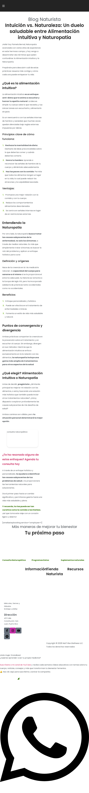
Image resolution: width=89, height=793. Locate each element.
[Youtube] (18, 630)
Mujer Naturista (32, 579)
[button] (9, 676)
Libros (70, 583)
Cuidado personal (54, 591)
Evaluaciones (73, 579)
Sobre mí (29, 575)
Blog (69, 575)
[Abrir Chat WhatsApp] (44, 787)
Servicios (29, 587)
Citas (27, 591)
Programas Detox (54, 587)
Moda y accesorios (54, 595)
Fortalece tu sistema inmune (74, 593)
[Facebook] (7, 630)
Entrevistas (72, 587)
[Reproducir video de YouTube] (22, 438)
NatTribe (29, 583)
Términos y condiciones (14, 643)
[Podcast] (7, 636)
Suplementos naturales (52, 582)
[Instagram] (13, 630)
